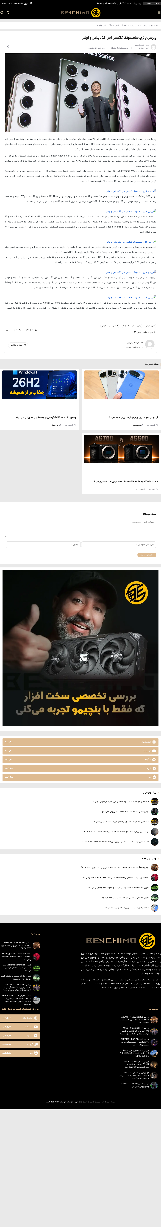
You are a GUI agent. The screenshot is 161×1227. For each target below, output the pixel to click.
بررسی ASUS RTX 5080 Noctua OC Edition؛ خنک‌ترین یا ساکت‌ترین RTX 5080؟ (107, 2)
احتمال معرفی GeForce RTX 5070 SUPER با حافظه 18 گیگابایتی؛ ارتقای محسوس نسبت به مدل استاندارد (16, 1000)
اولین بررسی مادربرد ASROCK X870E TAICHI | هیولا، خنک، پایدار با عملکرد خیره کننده (134, 1075)
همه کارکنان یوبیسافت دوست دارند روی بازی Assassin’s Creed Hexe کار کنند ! (116, 841)
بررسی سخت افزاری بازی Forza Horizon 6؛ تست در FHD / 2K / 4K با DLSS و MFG (134, 1053)
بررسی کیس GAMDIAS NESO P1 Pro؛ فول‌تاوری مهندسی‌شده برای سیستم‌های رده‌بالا (135, 1042)
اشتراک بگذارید (11, 329)
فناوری (90, 48)
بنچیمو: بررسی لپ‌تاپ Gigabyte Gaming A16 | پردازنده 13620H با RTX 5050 (116, 831)
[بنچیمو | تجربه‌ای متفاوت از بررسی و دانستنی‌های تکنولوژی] (80, 12)
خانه (157, 25)
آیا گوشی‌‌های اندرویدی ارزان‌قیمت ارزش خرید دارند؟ (133, 417)
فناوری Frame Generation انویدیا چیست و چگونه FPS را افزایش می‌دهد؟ (117, 887)
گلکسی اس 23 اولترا (110, 326)
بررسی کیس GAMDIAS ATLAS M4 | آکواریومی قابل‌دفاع (125, 811)
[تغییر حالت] (7, 12)
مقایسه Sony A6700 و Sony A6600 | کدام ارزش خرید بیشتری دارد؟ (126, 481)
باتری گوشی (150, 326)
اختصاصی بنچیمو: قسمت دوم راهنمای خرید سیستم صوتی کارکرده (121, 801)
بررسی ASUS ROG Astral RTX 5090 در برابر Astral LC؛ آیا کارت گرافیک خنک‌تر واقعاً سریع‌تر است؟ (17, 987)
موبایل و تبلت (147, 25)
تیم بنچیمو (137, 425)
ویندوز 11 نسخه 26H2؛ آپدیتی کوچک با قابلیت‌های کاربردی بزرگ (46, 417)
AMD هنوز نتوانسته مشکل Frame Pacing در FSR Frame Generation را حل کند (116, 877)
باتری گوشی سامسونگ (131, 326)
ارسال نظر (30, 329)
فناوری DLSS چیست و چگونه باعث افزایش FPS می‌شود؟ (125, 897)
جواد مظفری (54, 425)
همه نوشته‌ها (16, 345)
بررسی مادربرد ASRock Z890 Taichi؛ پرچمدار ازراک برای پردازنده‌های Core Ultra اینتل (136, 1064)
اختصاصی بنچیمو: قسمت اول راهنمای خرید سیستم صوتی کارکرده (121, 821)
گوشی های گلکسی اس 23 (144, 332)
